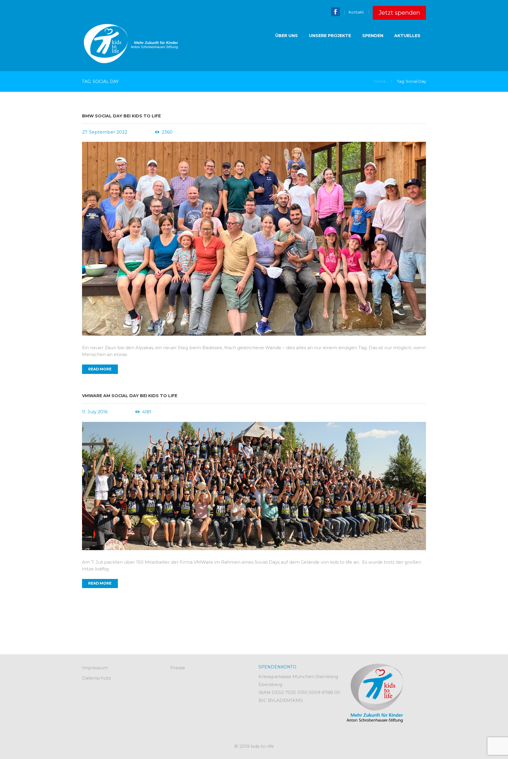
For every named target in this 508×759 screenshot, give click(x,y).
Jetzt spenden (399, 12)
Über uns (286, 35)
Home (380, 81)
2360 (167, 132)
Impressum (95, 667)
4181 (146, 412)
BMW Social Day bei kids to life (121, 116)
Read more (99, 369)
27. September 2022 (104, 132)
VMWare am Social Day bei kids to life (129, 395)
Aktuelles (407, 35)
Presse (177, 667)
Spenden (372, 35)
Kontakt (356, 12)
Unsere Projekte (330, 35)
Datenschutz (96, 678)
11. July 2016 (95, 412)
